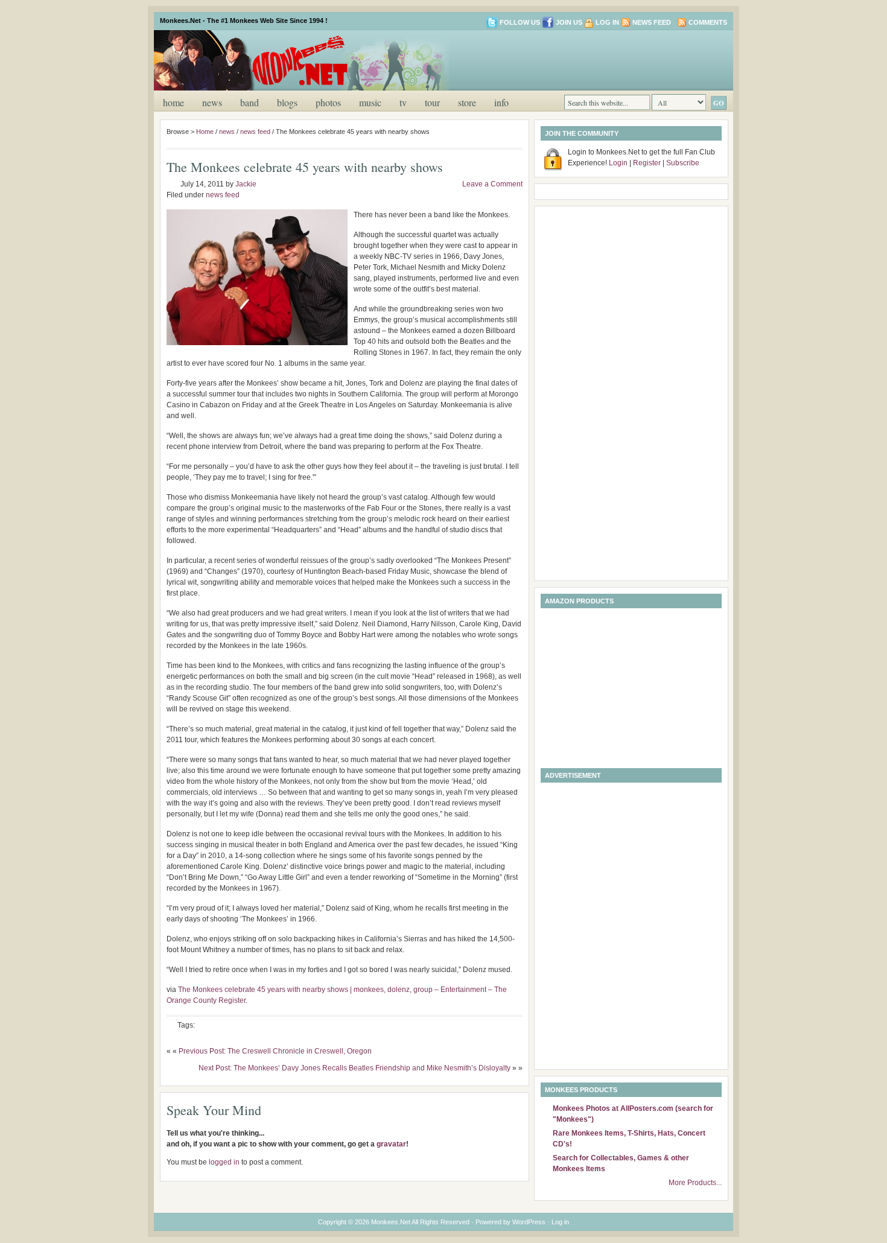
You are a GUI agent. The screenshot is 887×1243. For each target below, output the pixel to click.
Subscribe (682, 163)
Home (173, 102)
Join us (569, 22)
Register (647, 163)
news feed (255, 131)
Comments (707, 22)
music (370, 102)
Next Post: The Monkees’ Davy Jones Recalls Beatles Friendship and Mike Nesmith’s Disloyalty (354, 1068)
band (249, 102)
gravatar (391, 1144)
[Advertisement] (585, 59)
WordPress (528, 1222)
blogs (287, 102)
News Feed (651, 22)
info (501, 102)
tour (432, 102)
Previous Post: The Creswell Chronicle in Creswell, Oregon (275, 1051)
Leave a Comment (492, 184)
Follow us (520, 22)
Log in (607, 22)
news (212, 102)
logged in (224, 1162)
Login (618, 163)
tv (403, 102)
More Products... (695, 1182)
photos (328, 102)
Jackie (245, 184)
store (467, 102)
